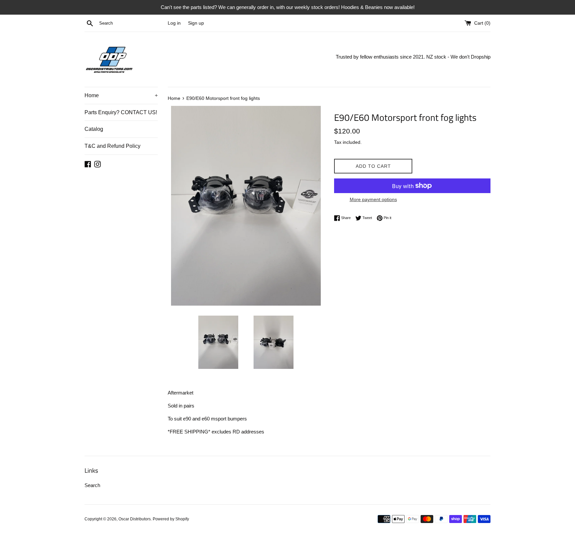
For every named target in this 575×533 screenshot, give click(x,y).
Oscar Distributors (134, 519)
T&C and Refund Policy (112, 146)
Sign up (196, 23)
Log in (174, 23)
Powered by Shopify (171, 519)
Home (121, 95)
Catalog (94, 129)
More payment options (373, 199)
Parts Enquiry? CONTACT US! (121, 112)
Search (92, 485)
